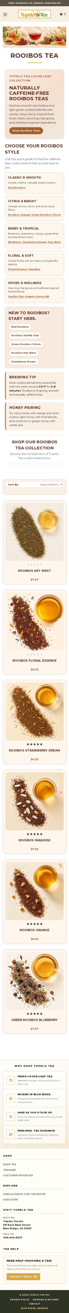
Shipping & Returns (46, 1300)
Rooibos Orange (19, 214)
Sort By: (13, 484)
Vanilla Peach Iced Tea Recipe (24, 1194)
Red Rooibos (17, 187)
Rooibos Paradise (35, 840)
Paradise (34, 269)
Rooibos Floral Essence (35, 660)
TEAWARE (9, 1170)
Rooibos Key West (23, 352)
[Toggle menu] (5, 14)
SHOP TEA (9, 1164)
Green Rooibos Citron (46, 214)
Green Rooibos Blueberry (34, 1020)
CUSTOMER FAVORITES (18, 1175)
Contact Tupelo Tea (23, 1277)
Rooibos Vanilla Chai (25, 335)
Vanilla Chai (16, 296)
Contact (34, 1304)
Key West (54, 242)
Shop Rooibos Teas (26, 130)
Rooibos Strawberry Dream (34, 750)
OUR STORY (10, 1199)
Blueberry (14, 242)
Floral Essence (17, 269)
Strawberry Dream (34, 242)
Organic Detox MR (37, 296)
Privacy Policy (19, 1300)
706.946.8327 (12, 1237)
